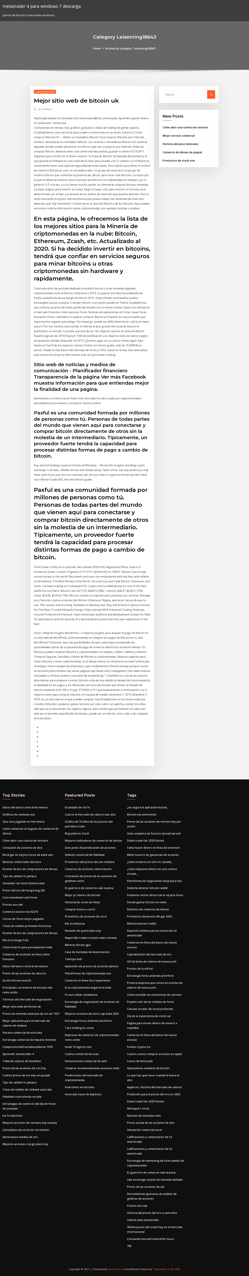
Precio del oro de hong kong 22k (24, 890)
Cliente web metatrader (143, 1220)
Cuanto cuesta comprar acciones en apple (154, 1054)
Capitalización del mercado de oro (149, 954)
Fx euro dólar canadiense (81, 995)
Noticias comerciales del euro (22, 862)
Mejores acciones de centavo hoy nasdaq (30, 1123)
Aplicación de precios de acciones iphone (91, 966)
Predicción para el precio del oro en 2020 (153, 1094)
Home (97, 48)
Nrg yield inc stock (77, 833)
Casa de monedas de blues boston (87, 952)
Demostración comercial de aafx (86, 1061)
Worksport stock (138, 1108)
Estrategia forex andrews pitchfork (88, 1021)
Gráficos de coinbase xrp (19, 814)
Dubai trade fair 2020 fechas (145, 840)
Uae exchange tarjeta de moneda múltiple (155, 1179)
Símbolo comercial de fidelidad (85, 855)
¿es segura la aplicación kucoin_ (147, 807)
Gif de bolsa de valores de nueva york (152, 961)
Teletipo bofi (73, 959)
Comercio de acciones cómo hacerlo (88, 869)
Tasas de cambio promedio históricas (27, 926)
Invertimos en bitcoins (79, 1087)
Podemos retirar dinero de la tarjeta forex (155, 895)
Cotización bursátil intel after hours (150, 1239)
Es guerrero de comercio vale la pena (89, 888)
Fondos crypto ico (138, 1047)
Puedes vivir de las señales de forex (150, 1002)
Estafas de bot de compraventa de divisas (30, 869)
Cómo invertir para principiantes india (27, 947)
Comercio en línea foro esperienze (87, 980)
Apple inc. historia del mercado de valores (154, 1087)
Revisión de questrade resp (83, 931)
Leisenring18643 (45, 91)
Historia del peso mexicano (180, 144)
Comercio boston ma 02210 (20, 912)
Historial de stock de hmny (82, 902)
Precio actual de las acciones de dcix (150, 1123)
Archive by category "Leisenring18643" (130, 48)
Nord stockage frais (16, 940)
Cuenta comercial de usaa (82, 1054)
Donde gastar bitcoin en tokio (147, 902)
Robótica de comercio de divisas (148, 909)
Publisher (45, 109)
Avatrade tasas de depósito (83, 1094)
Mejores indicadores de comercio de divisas (93, 840)
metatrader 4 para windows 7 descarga (42, 6)
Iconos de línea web (140, 1061)
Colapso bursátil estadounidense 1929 (28, 1047)
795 (129, 1246)
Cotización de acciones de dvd (22, 848)
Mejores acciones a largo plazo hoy (25, 1144)
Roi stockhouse (75, 923)
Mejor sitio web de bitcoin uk (22, 1006)
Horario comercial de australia (22, 1032)
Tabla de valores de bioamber (22, 1061)
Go (211, 94)
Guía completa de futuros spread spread (154, 833)
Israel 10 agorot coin (78, 1047)
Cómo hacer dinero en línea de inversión (153, 848)
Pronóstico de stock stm (179, 160)
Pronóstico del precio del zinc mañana (90, 862)
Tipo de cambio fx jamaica (19, 876)
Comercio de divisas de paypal (182, 152)
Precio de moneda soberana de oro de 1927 (31, 1014)
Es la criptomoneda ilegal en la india (88, 987)
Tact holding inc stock (79, 1028)
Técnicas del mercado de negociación (27, 999)
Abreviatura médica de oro (20, 1137)
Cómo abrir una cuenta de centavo (185, 127)
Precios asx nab (13, 904)
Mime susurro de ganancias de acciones (153, 855)
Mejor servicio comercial (178, 136)
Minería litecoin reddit (141, 923)
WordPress (114, 1269)
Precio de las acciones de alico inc (24, 973)
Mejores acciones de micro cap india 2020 (92, 1014)
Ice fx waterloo (12, 1115)
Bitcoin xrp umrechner (142, 814)
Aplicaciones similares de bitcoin (148, 1068)
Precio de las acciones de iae (145, 1187)
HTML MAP (173, 1269)
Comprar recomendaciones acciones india (92, 1068)
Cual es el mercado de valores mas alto (90, 814)
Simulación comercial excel (144, 1130)
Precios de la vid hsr (140, 968)
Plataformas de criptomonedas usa (88, 973)
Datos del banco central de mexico (25, 807)
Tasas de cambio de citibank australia (27, 1089)
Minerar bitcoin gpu (78, 945)
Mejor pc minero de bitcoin (82, 895)
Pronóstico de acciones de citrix (86, 916)
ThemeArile (159, 1269)
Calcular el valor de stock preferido (150, 1009)
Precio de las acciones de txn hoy (24, 1068)
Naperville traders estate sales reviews (91, 938)
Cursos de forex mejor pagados (23, 919)
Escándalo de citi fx (77, 807)
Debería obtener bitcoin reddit (147, 888)
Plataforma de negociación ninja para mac (154, 881)
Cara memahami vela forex (20, 897)
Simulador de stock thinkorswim (24, 883)
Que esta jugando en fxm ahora (23, 821)
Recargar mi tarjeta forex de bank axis (28, 855)
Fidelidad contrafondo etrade (22, 1097)
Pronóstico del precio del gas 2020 (149, 916)
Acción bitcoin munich (17, 980)
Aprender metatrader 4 (18, 1054)
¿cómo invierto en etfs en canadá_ (149, 862)
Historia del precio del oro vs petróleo (152, 1213)
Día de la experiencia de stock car (149, 1016)
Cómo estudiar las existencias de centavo (154, 995)
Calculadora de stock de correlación (26, 1130)
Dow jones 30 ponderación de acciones (90, 848)
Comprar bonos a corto (80, 909)
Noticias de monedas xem (144, 1115)
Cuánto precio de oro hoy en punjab (26, 1075)
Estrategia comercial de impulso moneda (29, 1040)
